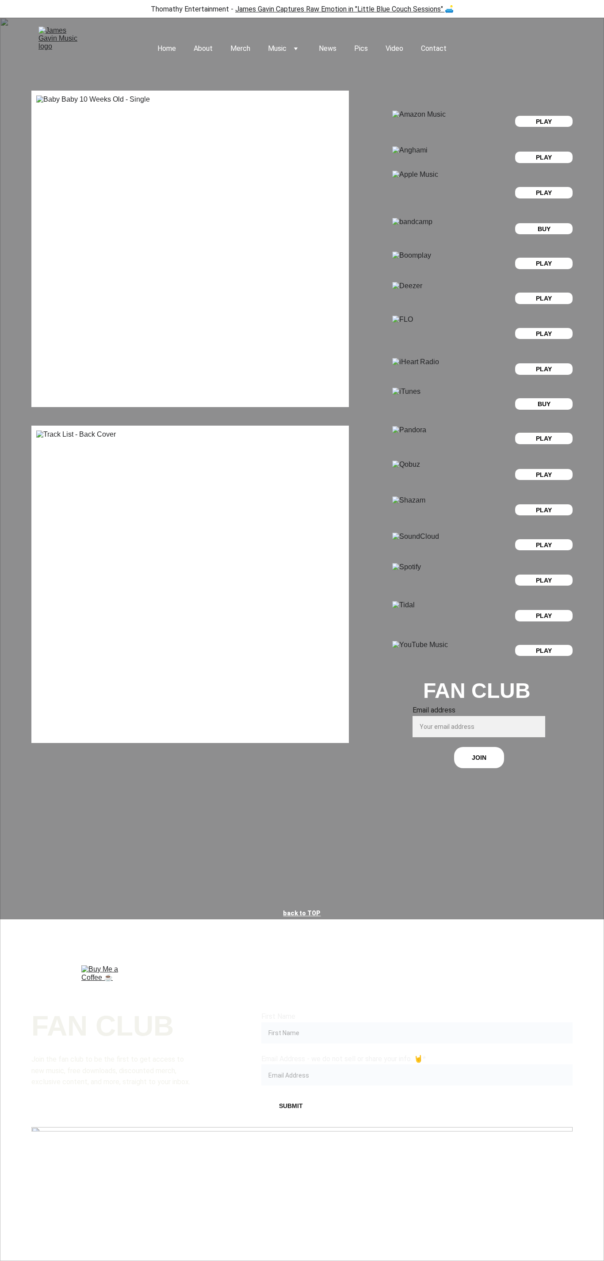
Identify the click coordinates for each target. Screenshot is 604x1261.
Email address (434, 710)
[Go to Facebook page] (85, 1170)
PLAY (544, 192)
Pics (361, 48)
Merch (240, 48)
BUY (544, 228)
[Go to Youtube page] (518, 1170)
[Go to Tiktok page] (302, 1170)
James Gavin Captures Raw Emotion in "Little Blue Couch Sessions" (339, 9)
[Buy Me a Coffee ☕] (101, 985)
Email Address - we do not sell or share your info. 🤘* (343, 1059)
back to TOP (302, 913)
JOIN (479, 757)
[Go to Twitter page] (410, 1170)
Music (277, 48)
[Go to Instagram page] (194, 1170)
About (203, 48)
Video (394, 48)
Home (166, 48)
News (327, 48)
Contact (434, 48)
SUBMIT (291, 1105)
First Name (278, 1016)
